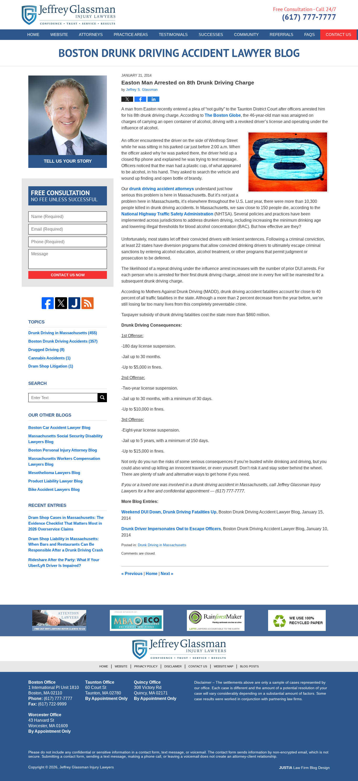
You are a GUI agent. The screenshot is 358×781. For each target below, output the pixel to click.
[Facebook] (48, 303)
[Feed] (88, 303)
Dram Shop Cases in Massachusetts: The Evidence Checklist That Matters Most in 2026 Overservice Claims (66, 523)
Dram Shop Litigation (50, 366)
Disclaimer (173, 666)
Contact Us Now (68, 275)
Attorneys (91, 34)
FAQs (309, 34)
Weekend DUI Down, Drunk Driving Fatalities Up (168, 512)
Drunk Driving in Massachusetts (162, 545)
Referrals (281, 34)
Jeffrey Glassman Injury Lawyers (86, 767)
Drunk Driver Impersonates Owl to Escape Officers (171, 529)
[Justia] (74, 303)
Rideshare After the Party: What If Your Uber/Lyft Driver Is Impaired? (63, 562)
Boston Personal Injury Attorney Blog (62, 450)
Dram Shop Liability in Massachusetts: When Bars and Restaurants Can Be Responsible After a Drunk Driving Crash (65, 544)
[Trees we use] (297, 620)
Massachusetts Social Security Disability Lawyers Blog (65, 439)
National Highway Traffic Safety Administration (167, 214)
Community (246, 34)
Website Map (223, 666)
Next (167, 573)
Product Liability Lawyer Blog (55, 481)
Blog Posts (249, 666)
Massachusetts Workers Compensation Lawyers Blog (64, 461)
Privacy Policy (146, 666)
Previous (132, 573)
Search (102, 397)
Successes (211, 34)
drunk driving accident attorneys (161, 189)
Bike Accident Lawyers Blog (54, 489)
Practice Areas (131, 34)
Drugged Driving (46, 349)
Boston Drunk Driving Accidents (62, 341)
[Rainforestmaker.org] (216, 620)
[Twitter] (61, 303)
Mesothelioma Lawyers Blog (54, 472)
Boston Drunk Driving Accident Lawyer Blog (68, 15)
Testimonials (173, 34)
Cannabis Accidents (49, 358)
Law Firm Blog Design (304, 768)
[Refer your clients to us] (59, 620)
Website (59, 34)
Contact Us (338, 34)
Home (33, 34)
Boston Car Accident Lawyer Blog (59, 427)
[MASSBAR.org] (136, 620)
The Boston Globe (223, 115)
